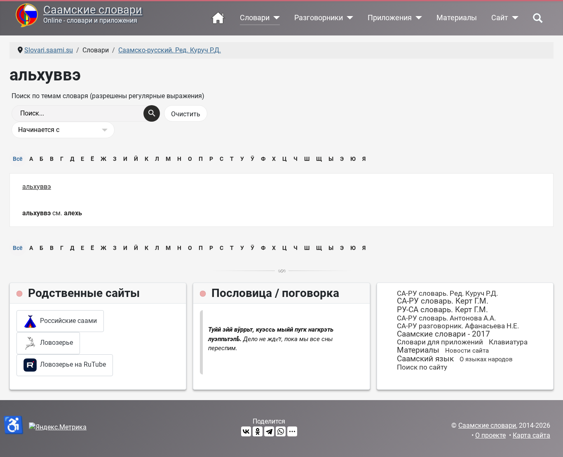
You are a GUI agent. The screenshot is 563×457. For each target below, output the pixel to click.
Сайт (499, 18)
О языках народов (486, 359)
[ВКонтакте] (246, 431)
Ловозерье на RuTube (71, 364)
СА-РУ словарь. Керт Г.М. (442, 301)
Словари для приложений (440, 342)
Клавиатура (508, 342)
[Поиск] (151, 113)
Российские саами (67, 321)
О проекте (490, 435)
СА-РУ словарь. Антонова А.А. (446, 318)
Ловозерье (55, 342)
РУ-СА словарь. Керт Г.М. (442, 309)
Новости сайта (467, 350)
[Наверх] (548, 441)
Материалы (456, 18)
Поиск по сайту (422, 367)
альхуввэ (36, 187)
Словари (255, 18)
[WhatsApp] (281, 431)
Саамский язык (425, 358)
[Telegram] (269, 431)
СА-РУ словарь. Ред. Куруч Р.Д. (447, 293)
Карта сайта (531, 435)
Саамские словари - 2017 (443, 334)
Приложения (390, 18)
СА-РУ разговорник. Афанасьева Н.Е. (458, 326)
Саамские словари (92, 9)
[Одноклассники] (258, 431)
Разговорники (318, 18)
